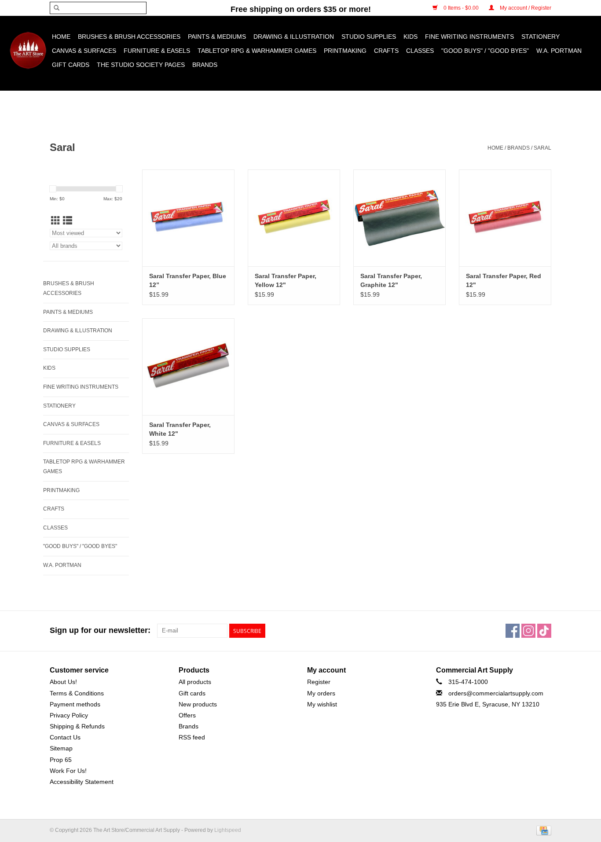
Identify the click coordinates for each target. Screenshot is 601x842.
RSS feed (192, 737)
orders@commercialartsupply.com (495, 693)
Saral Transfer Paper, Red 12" (503, 280)
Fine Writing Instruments (469, 36)
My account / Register (524, 8)
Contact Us (65, 737)
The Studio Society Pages (141, 64)
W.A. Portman (559, 50)
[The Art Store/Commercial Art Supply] (28, 50)
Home (61, 36)
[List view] (67, 221)
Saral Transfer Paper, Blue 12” (187, 280)
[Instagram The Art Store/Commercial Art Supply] (528, 631)
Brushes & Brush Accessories (129, 36)
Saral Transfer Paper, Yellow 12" (285, 280)
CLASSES (420, 50)
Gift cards (70, 64)
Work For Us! (68, 770)
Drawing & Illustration (293, 36)
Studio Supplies (368, 36)
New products (198, 704)
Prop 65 (61, 759)
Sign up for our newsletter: (100, 630)
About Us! (63, 681)
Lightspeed (227, 830)
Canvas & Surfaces (84, 50)
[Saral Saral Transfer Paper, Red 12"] (505, 217)
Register (318, 681)
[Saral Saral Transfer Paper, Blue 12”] (188, 217)
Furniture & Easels (157, 50)
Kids (410, 36)
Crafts (386, 50)
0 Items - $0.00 (461, 8)
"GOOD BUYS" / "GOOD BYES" (485, 50)
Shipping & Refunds (77, 726)
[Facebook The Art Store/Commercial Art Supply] (513, 631)
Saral (542, 148)
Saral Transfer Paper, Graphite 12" (391, 280)
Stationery (540, 36)
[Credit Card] (542, 830)
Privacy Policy (69, 715)
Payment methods (75, 704)
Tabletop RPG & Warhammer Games (257, 50)
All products (195, 681)
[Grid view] (55, 221)
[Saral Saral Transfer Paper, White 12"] (188, 366)
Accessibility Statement (82, 781)
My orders (321, 693)
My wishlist (322, 704)
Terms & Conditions (77, 693)
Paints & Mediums (217, 36)
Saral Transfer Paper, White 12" (180, 429)
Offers (187, 715)
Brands (204, 64)
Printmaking (345, 50)
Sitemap (61, 748)
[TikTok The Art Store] (544, 631)
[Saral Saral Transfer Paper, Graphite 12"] (399, 217)
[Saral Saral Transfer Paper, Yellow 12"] (294, 217)
